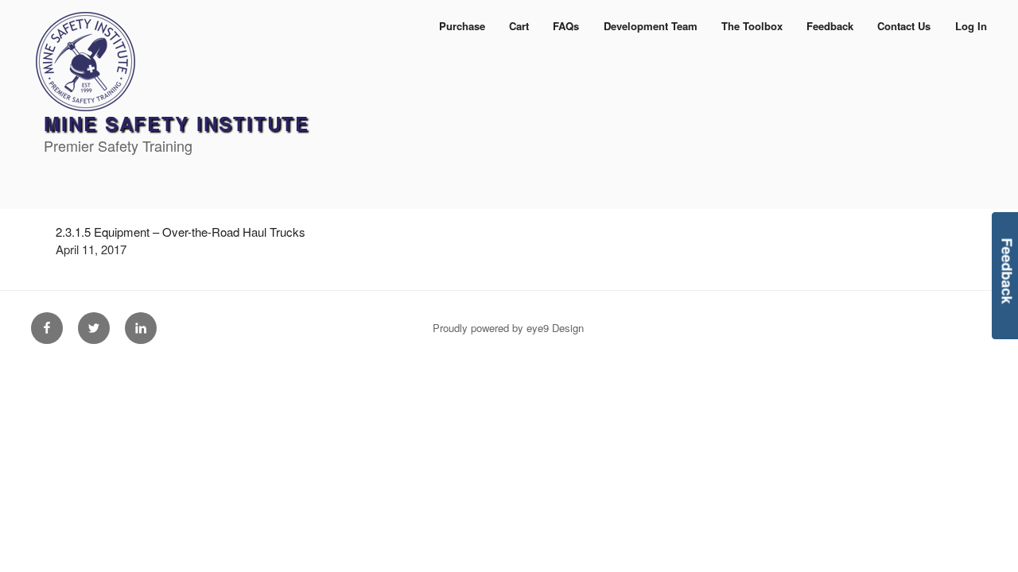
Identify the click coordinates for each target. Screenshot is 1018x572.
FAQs (566, 25)
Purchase (462, 25)
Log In (971, 25)
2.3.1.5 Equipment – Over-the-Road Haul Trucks (180, 231)
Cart (519, 25)
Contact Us (904, 25)
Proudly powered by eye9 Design (508, 327)
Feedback (829, 25)
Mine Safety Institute (176, 123)
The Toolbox (752, 25)
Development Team (650, 25)
